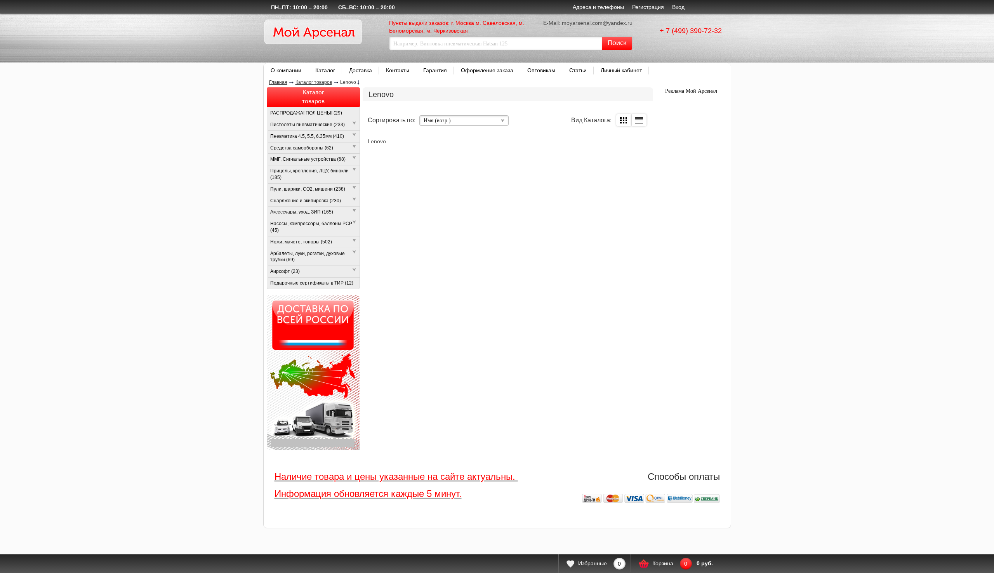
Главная (278, 82)
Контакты (397, 70)
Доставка (360, 70)
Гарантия (435, 70)
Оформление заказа (487, 70)
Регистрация (648, 7)
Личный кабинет (621, 70)
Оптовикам (541, 70)
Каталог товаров (313, 82)
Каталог (325, 70)
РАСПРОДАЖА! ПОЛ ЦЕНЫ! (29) (306, 113)
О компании (286, 70)
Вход (678, 7)
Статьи (578, 70)
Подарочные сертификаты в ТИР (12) (311, 283)
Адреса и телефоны (598, 7)
